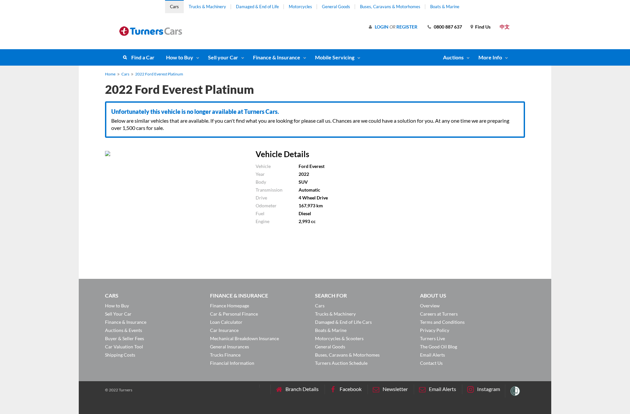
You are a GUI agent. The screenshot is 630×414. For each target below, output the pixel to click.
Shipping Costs (120, 355)
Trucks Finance (225, 355)
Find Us (483, 27)
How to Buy (179, 57)
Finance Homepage (229, 305)
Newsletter (395, 389)
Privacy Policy (434, 330)
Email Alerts (432, 355)
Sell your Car (223, 57)
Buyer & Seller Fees (124, 338)
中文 (505, 27)
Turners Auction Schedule (341, 363)
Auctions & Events (123, 330)
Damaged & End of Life (257, 6)
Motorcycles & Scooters (339, 338)
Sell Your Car (118, 314)
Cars (174, 6)
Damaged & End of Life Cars (343, 322)
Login (381, 27)
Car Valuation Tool (124, 346)
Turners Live (432, 338)
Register (406, 27)
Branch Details (302, 389)
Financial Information (232, 363)
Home (110, 74)
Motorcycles (300, 6)
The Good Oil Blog (438, 346)
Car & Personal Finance (234, 314)
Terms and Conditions (442, 322)
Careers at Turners (439, 314)
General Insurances (229, 346)
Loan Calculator (226, 322)
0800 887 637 (448, 27)
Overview (430, 305)
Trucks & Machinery (207, 6)
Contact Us (431, 363)
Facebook (351, 389)
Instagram (488, 389)
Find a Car (143, 57)
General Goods (336, 6)
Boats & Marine (444, 6)
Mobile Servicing (334, 57)
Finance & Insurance (276, 57)
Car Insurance (224, 330)
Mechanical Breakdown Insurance (244, 338)
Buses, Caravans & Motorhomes (390, 6)
